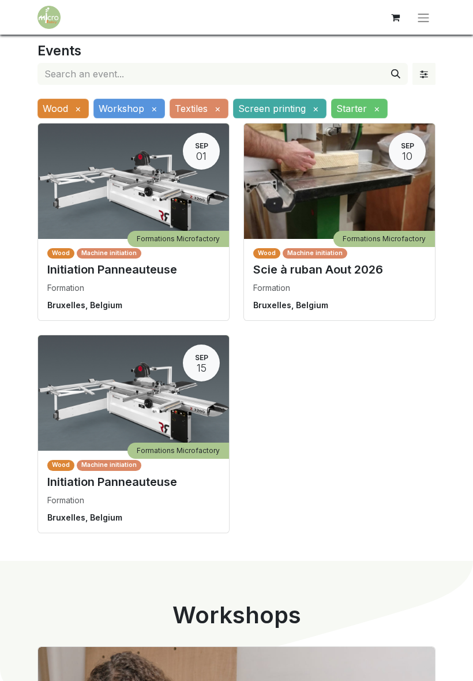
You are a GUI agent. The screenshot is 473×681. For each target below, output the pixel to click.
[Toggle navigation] (423, 17)
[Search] (396, 74)
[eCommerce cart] (395, 17)
